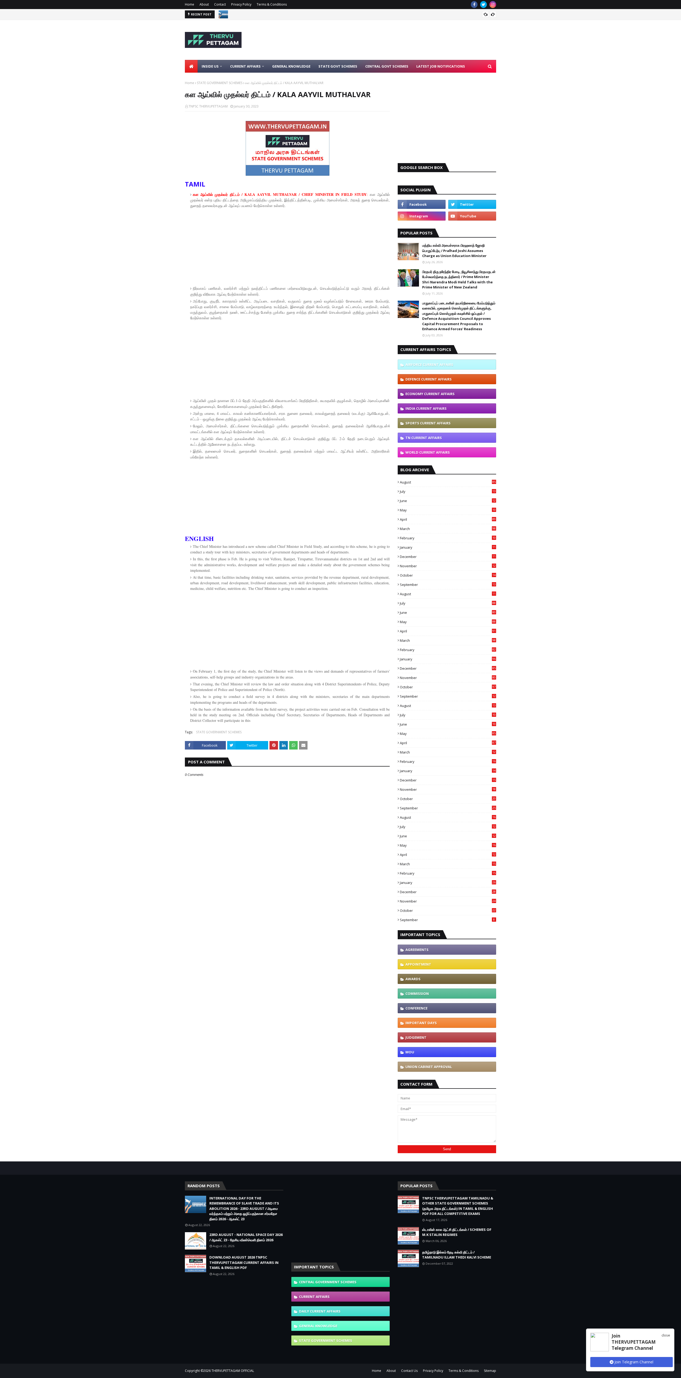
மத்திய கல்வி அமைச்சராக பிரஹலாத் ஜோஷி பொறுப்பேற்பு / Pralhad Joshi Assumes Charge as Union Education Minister (454, 250)
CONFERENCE (416, 1008)
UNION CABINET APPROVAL (428, 1066)
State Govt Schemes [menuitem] (337, 66)
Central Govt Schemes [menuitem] (386, 66)
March (448, 528)
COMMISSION (417, 993)
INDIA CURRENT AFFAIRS (426, 408)
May (448, 510)
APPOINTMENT (418, 964)
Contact (220, 4)
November (448, 566)
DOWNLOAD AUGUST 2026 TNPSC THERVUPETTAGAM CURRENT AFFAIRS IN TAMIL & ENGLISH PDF (244, 1262)
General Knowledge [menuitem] (291, 66)
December (448, 556)
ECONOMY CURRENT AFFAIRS (430, 393)
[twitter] (483, 4)
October (448, 575)
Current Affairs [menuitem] (245, 66)
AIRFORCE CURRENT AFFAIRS (429, 364)
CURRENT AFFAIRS (314, 1296)
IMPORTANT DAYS (421, 1022)
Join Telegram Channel (633, 1361)
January (448, 547)
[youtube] (472, 216)
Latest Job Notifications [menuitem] (440, 66)
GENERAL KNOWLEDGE (318, 1325)
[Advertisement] (399, 40)
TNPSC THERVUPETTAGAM (208, 106)
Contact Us (409, 1370)
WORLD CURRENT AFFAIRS (427, 452)
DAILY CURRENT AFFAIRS (319, 1311)
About (204, 4)
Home (189, 4)
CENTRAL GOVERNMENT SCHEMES (327, 1282)
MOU (409, 1052)
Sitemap (490, 1370)
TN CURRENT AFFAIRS (423, 437)
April (448, 519)
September (448, 584)
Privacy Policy (241, 4)
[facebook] (474, 4)
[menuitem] (191, 66)
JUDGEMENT (415, 1037)
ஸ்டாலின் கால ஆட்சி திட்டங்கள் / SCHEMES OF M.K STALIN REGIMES (456, 1232)
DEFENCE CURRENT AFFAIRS (428, 379)
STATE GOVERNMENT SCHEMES (219, 83)
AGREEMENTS (417, 949)
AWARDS (413, 978)
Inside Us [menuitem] (210, 66)
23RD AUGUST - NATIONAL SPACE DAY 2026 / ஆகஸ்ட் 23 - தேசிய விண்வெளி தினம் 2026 (246, 1237)
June (448, 500)
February (448, 538)
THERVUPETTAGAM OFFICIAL (232, 1370)
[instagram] (492, 4)
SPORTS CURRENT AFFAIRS (428, 423)
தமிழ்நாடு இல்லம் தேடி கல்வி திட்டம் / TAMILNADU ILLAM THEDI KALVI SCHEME (456, 1255)
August (448, 482)
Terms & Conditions (272, 4)
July (448, 491)
